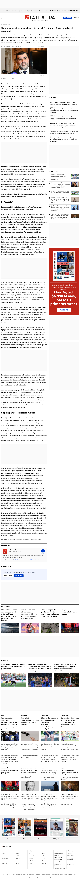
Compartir (5, 78)
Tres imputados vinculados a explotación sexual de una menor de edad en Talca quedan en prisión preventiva (64, 110)
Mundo (41, 11)
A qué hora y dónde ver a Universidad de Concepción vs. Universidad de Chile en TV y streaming (40, 668)
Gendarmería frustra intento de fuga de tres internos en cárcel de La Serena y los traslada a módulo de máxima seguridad (63, 125)
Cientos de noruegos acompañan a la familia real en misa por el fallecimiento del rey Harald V (64, 132)
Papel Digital (71, 11)
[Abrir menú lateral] (2, 18)
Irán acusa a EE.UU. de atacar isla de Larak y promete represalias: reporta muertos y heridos (63, 103)
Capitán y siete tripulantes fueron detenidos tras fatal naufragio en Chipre (48, 806)
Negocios (20, 11)
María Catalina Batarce (18, 46)
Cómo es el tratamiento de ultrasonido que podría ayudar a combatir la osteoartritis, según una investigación (60, 177)
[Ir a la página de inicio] (40, 17)
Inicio (3, 11)
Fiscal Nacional (26, 539)
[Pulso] (25, 836)
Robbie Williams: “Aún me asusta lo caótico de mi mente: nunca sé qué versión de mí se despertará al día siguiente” (30, 797)
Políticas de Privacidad (31, 559)
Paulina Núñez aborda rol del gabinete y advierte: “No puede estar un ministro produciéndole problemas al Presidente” (60, 185)
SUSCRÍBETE (63, 310)
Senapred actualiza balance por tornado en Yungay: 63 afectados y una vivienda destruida (63, 117)
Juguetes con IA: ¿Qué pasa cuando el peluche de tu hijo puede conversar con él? (69, 796)
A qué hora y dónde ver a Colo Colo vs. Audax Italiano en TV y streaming (60, 191)
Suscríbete (19, 576)
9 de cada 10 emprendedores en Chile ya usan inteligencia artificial (30, 721)
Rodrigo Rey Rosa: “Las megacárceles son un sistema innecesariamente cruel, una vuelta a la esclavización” (29, 807)
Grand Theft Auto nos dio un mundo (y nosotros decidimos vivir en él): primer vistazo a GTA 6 (29, 614)
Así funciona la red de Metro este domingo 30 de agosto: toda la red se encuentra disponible (65, 668)
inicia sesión (8, 576)
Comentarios (13, 78)
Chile (3, 715)
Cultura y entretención (28, 768)
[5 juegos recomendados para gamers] (70, 628)
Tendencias (44, 715)
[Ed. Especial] (56, 836)
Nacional (13, 11)
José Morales (18, 539)
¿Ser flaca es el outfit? (67, 804)
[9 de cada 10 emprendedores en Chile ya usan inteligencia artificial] (30, 736)
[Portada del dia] (64, 280)
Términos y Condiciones (20, 559)
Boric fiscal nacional (36, 539)
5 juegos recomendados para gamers (69, 612)
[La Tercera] (9, 836)
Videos (46, 11)
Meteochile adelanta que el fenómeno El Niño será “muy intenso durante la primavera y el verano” (9, 615)
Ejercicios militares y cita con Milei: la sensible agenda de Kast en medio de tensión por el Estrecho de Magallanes (60, 208)
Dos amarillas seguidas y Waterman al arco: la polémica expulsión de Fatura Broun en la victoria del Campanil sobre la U (70, 747)
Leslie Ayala (7, 46)
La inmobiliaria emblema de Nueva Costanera (29, 756)
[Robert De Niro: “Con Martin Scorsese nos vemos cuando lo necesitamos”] (30, 786)
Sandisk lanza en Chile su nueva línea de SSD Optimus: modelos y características (9, 806)
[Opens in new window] (40, 836)
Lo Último (53, 11)
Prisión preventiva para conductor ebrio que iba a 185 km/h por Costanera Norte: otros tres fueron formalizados (64, 139)
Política (8, 11)
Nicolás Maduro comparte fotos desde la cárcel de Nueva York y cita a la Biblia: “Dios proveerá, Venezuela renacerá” (60, 200)
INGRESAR (76, 17)
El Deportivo (34, 11)
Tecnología (27, 11)
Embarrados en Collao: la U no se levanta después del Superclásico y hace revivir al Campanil (70, 758)
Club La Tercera (61, 11)
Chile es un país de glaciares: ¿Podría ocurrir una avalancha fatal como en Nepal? (50, 613)
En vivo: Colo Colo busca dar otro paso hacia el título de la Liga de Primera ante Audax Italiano (70, 722)
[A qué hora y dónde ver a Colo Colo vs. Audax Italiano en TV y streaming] (75, 193)
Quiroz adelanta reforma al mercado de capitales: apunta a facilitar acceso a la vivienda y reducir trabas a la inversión (30, 747)
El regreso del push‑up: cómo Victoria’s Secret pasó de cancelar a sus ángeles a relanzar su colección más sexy (50, 758)
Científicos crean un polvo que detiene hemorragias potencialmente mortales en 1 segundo (50, 747)
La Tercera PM (5, 25)
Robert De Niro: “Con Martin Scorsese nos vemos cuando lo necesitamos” (29, 774)
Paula (62, 768)
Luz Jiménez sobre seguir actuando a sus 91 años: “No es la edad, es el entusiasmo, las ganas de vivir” (69, 775)
